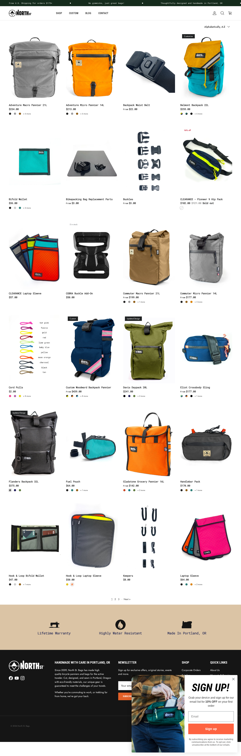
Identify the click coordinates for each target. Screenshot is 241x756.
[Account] (214, 13)
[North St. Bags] (20, 13)
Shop (59, 13)
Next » (127, 599)
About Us (215, 670)
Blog (88, 13)
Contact (103, 13)
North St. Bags (23, 725)
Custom (73, 13)
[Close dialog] (233, 679)
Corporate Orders (191, 670)
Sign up (211, 729)
